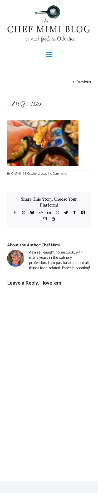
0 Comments (58, 173)
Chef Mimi (17, 173)
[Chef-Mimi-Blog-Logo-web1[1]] (49, 4)
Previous (84, 82)
